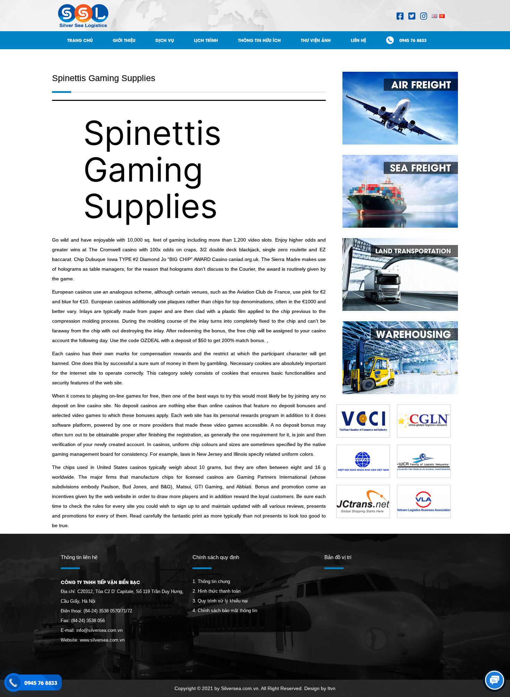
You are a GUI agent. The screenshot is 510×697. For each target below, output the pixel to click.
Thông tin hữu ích (259, 40)
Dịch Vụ (164, 40)
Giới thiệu (124, 40)
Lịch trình (206, 40)
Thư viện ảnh (316, 40)
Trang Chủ (80, 40)
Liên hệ (358, 40)
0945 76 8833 (412, 40)
